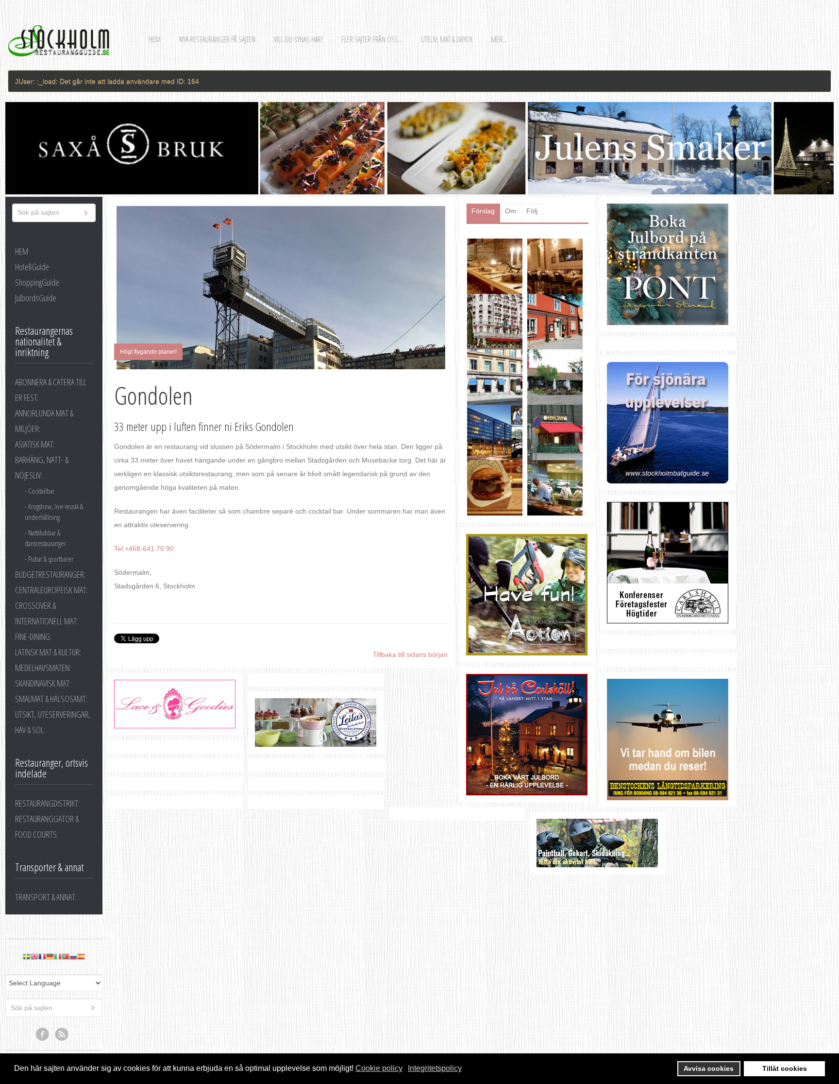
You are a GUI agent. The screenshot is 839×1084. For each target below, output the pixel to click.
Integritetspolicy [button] (435, 1068)
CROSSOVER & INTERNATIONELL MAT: (46, 613)
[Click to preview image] (281, 287)
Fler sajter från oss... (372, 39)
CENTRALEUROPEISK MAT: (51, 590)
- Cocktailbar (39, 491)
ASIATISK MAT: (35, 444)
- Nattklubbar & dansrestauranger (45, 538)
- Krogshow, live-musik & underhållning (54, 511)
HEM (21, 251)
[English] (34, 956)
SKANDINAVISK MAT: (43, 683)
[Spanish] (81, 956)
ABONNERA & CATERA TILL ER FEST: (50, 389)
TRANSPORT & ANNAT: (46, 897)
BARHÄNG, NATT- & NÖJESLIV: (41, 467)
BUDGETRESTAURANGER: (50, 574)
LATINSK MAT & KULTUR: (48, 652)
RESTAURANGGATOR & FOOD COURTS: (47, 826)
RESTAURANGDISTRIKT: (47, 803)
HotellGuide (32, 267)
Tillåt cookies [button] (784, 1068)
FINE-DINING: (33, 636)
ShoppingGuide (37, 282)
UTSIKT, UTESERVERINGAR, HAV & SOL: (52, 722)
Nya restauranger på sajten (217, 39)
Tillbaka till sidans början (410, 654)
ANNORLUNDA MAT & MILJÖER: (44, 420)
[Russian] (73, 956)
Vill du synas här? (298, 39)
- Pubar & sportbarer (49, 559)
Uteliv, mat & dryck (446, 39)
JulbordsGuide (35, 298)
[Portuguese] (65, 956)
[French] (42, 956)
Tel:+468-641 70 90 (144, 548)
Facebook (42, 1034)
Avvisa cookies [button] (709, 1068)
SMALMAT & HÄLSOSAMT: (51, 699)
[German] (50, 956)
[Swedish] (27, 956)
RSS (62, 1034)
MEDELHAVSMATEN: (43, 667)
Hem (155, 39)
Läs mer (563, 288)
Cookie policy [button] (379, 1068)
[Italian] (58, 956)
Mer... (499, 39)
